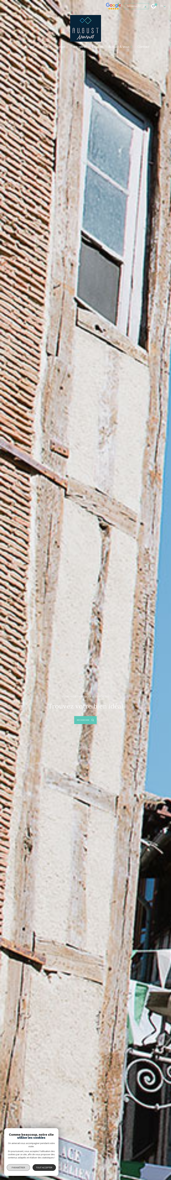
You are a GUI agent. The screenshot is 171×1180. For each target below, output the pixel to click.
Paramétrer (18, 1167)
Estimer (97, 46)
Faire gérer (79, 46)
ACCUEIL (29, 46)
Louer (61, 46)
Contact (143, 46)
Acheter (46, 46)
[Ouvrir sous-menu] (131, 46)
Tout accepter (44, 1167)
